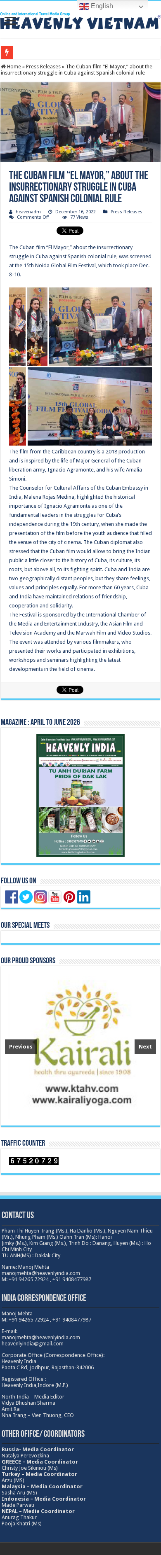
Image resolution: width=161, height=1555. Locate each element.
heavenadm (28, 212)
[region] (80, 1045)
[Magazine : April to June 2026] (80, 795)
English (101, 5)
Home (13, 66)
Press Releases (43, 66)
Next (145, 1047)
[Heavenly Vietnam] (80, 19)
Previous (21, 1047)
